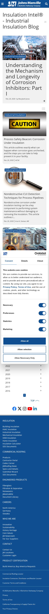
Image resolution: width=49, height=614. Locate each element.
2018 (7, 382)
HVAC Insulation (10, 429)
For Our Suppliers (10, 539)
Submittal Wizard (10, 472)
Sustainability (9, 527)
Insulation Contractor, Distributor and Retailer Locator (22, 578)
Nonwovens (8, 491)
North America (9, 508)
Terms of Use (7, 600)
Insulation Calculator (12, 443)
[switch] (42, 313)
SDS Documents (9, 446)
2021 (7, 370)
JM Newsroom (9, 536)
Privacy (5, 595)
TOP (33, 400)
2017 (7, 386)
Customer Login (9, 555)
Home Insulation (10, 441)
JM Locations (8, 552)
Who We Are (9, 518)
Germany (7, 511)
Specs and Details (10, 469)
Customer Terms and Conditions (14, 583)
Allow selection (24, 349)
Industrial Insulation (11, 432)
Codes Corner (9, 463)
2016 (7, 391)
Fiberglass (7, 485)
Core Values (8, 533)
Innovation (7, 524)
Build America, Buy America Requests (19, 566)
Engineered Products (15, 479)
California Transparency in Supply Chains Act (19, 604)
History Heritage (10, 530)
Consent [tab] (9, 261)
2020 (7, 374)
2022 (7, 366)
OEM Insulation (9, 438)
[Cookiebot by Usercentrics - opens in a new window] (35, 253)
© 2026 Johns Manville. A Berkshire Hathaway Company (23, 591)
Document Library (10, 497)
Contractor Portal (10, 460)
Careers (7, 502)
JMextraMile (8, 494)
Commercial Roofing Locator (13, 574)
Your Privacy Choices (10, 609)
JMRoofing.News (10, 466)
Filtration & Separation (12, 488)
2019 (7, 378)
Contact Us (7, 549)
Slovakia (6, 513)
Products (6, 457)
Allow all (24, 341)
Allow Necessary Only (25, 358)
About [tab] (40, 261)
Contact (7, 543)
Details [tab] (24, 261)
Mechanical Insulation (12, 435)
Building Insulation (11, 426)
